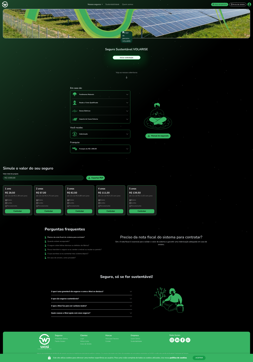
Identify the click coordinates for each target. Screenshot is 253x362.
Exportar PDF (95, 178)
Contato (108, 341)
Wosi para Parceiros (112, 339)
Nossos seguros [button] (94, 4)
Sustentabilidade (112, 4)
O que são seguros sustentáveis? (65, 299)
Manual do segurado (158, 136)
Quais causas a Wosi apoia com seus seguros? (70, 313)
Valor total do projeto (10, 174)
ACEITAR (199, 358)
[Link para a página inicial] (4, 4)
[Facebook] (182, 340)
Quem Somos (135, 339)
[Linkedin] (177, 340)
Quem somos (127, 4)
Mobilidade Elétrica (61, 339)
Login (82, 339)
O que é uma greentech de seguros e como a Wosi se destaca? (77, 291)
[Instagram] (172, 340)
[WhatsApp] (188, 340)
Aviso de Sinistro (86, 344)
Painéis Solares (60, 341)
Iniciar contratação (126, 58)
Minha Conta (84, 341)
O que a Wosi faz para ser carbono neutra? (69, 306)
